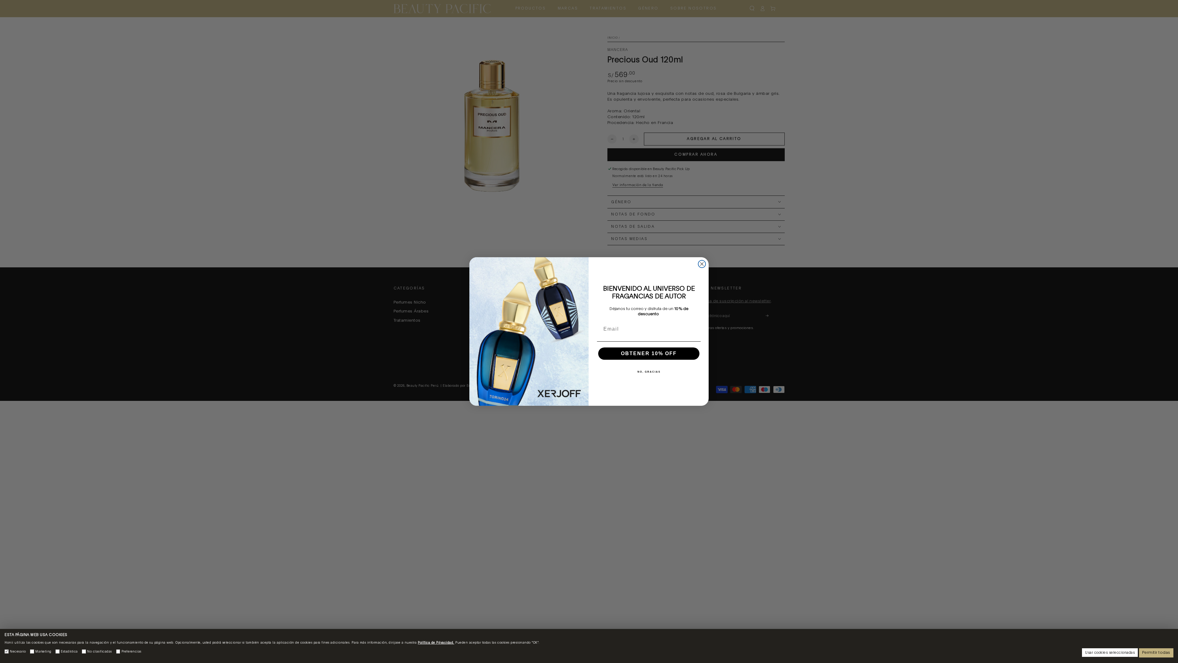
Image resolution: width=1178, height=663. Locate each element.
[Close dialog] (702, 264)
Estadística (69, 651)
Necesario (18, 651)
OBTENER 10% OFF (649, 353)
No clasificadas (99, 651)
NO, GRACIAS (648, 371)
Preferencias (131, 651)
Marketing (43, 651)
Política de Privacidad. (436, 642)
